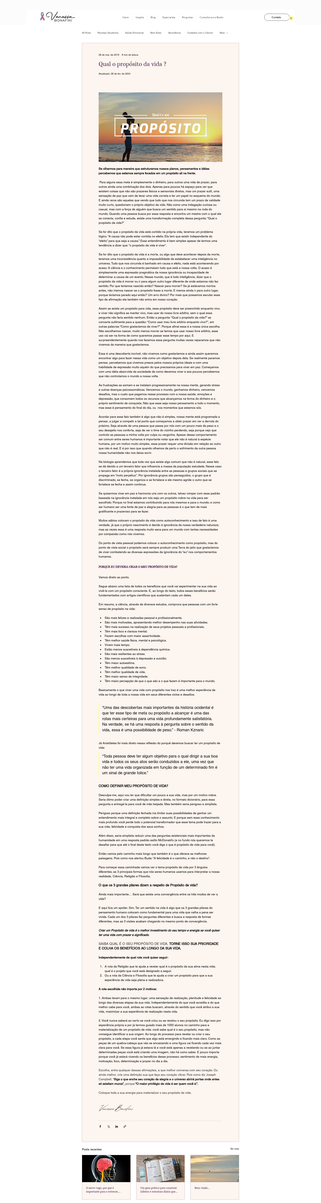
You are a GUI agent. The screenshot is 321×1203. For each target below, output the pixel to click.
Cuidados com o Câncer (200, 32)
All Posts (86, 32)
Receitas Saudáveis (107, 32)
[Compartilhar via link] (124, 1126)
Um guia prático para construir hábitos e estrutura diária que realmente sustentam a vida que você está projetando (159, 1189)
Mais (222, 32)
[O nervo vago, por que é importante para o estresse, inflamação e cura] (106, 1168)
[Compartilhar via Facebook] (100, 1126)
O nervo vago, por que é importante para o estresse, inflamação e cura (102, 1189)
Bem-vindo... (202, 1188)
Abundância (174, 32)
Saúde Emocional (134, 32)
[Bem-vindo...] (215, 1168)
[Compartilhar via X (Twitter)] (108, 1126)
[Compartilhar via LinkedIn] (116, 1126)
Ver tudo (234, 1148)
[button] (291, 17)
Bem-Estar (156, 32)
